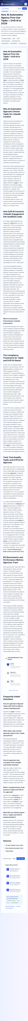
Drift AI (12, 223)
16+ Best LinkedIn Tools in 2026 (14, 845)
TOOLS (24, 8)
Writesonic (19, 503)
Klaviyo (5, 541)
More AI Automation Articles (12, 898)
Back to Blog (21, 858)
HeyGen (20, 520)
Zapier (16, 182)
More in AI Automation (10, 906)
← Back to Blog (5, 8)
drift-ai (8, 902)
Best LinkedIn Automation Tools (14, 848)
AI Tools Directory (14, 902)
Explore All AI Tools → (14, 690)
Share (14, 858)
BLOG (19, 8)
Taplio (5, 80)
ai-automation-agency (11, 900)
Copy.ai (5, 505)
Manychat (13, 473)
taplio (18, 900)
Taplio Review (9, 851)
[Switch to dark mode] (25, 4)
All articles (18, 906)
